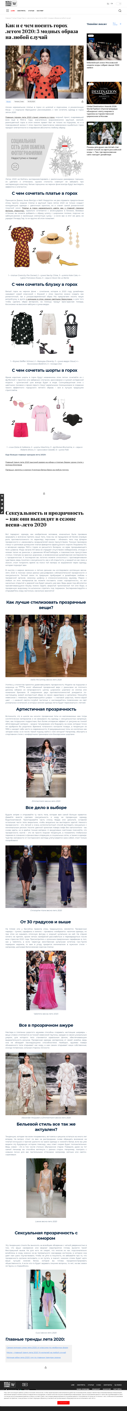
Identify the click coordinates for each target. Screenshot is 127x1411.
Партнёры (117, 1389)
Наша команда (83, 1389)
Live (72, 1385)
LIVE (13, 11)
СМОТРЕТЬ (21, 11)
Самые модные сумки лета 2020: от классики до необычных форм (37, 1348)
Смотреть (81, 1385)
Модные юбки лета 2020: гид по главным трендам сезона (34, 1357)
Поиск (119, 1385)
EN (112, 3)
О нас (98, 1385)
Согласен (63, 1402)
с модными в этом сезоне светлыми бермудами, (49, 299)
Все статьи (115, 23)
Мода (19, 18)
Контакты (108, 1385)
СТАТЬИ (31, 11)
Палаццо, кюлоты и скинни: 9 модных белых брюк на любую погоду (37, 470)
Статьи (14, 18)
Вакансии (107, 1389)
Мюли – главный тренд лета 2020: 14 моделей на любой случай (36, 1352)
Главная (8, 18)
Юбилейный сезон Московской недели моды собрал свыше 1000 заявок (103, 65)
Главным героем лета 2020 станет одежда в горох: (30, 117)
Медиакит (96, 1389)
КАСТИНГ (40, 11)
